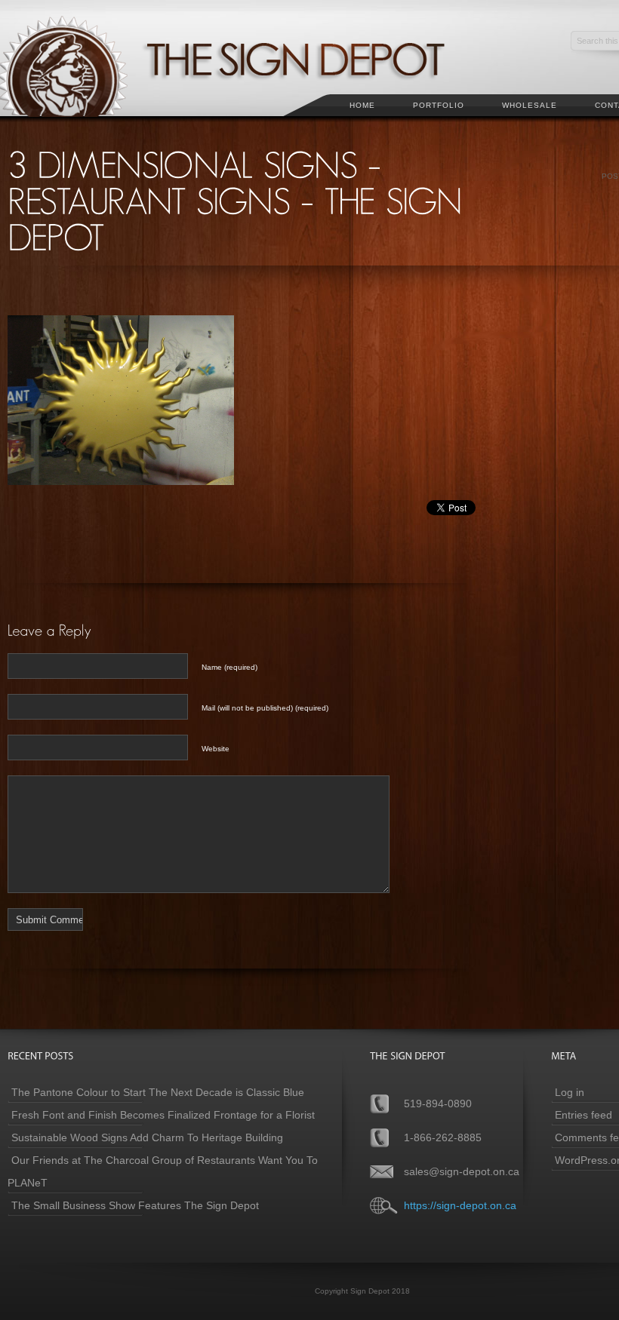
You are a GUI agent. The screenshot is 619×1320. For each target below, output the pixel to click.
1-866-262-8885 (443, 1137)
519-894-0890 (438, 1103)
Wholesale (529, 105)
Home (362, 105)
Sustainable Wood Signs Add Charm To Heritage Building (147, 1137)
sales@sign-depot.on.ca (461, 1171)
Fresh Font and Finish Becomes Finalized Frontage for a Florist (163, 1115)
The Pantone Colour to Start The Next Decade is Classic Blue (157, 1092)
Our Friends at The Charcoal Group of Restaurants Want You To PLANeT (163, 1171)
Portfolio (438, 105)
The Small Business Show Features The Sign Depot (135, 1205)
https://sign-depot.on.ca (460, 1205)
